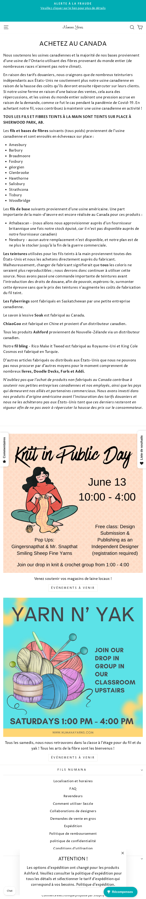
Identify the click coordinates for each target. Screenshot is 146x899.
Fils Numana (72, 770)
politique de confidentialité (73, 841)
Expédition (73, 826)
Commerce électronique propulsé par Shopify (73, 895)
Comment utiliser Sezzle (73, 804)
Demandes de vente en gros (73, 819)
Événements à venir (73, 588)
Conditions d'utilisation (73, 848)
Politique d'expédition (95, 884)
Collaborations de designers (73, 811)
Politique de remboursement (73, 833)
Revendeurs (73, 796)
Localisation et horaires (73, 781)
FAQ (72, 789)
